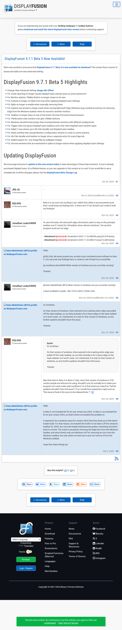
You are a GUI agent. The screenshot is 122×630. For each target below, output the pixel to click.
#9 (117, 451)
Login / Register (26, 568)
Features (49, 538)
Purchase (26, 559)
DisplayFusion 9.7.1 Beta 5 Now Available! (35, 59)
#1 (117, 181)
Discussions (75, 533)
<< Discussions (40, 44)
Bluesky (99, 533)
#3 (117, 215)
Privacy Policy (76, 551)
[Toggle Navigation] (116, 4)
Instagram (100, 558)
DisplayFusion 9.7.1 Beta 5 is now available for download (63, 67)
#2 (117, 195)
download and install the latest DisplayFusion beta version (51, 29)
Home (48, 528)
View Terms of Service (68, 623)
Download (50, 533)
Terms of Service (77, 556)
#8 (117, 399)
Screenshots (51, 548)
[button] (24, 8)
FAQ (71, 538)
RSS (98, 553)
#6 (117, 298)
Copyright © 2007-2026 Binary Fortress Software (61, 587)
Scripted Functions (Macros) (54, 555)
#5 (117, 278)
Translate (28, 546)
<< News (61, 44)
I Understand (50, 623)
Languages (50, 561)
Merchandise (51, 571)
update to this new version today (43, 164)
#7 (117, 332)
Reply (82, 44)
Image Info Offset (45, 90)
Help (47, 566)
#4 (117, 243)
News (71, 528)
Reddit (99, 548)
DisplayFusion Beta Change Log (62, 172)
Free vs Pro (50, 543)
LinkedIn (100, 543)
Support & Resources (74, 545)
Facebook (100, 528)
